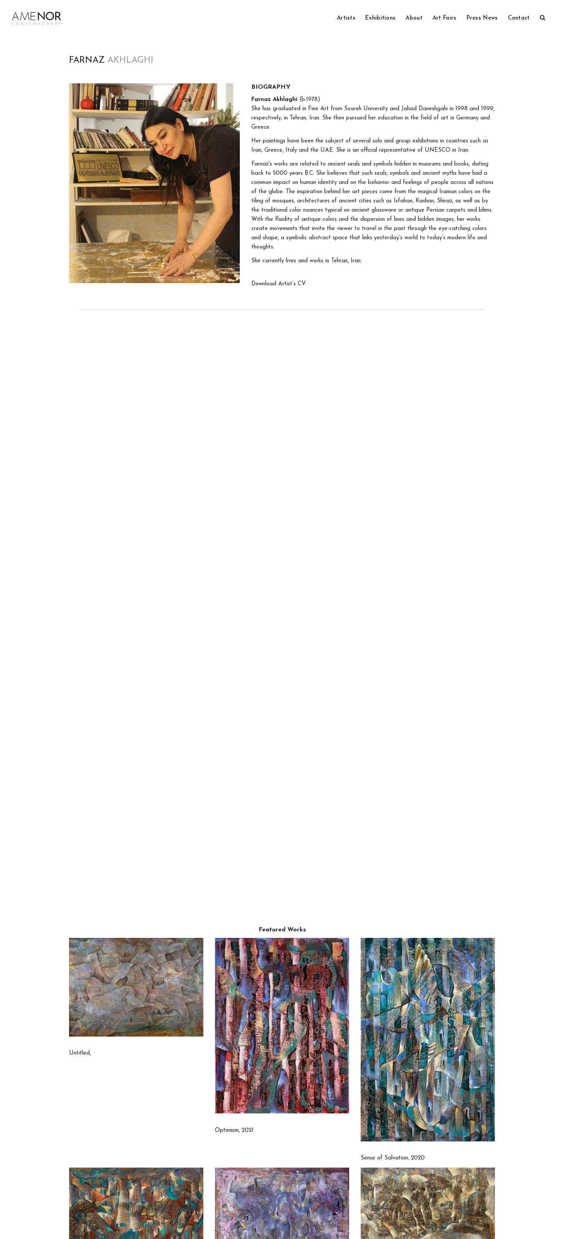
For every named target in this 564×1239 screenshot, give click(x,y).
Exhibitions (380, 18)
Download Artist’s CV (278, 284)
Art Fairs (444, 18)
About (414, 18)
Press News (482, 18)
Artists (346, 18)
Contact (519, 18)
